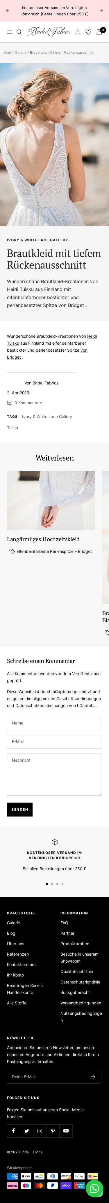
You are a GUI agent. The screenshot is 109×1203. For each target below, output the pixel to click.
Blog (11, 933)
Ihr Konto (15, 974)
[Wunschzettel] (88, 31)
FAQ (64, 922)
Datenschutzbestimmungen (41, 705)
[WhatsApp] (94, 1188)
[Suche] (19, 32)
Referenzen (18, 954)
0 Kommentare (28, 402)
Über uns (15, 943)
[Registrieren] (93, 1077)
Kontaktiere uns (21, 964)
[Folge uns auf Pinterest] (52, 1130)
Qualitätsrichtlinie (76, 971)
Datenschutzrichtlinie (80, 981)
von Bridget (71, 305)
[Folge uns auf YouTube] (65, 1130)
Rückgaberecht (75, 992)
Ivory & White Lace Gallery (37, 240)
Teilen (12, 427)
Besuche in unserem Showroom (79, 957)
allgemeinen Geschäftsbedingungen (67, 698)
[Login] (78, 31)
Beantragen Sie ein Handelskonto (25, 989)
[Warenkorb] (99, 32)
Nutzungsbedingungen (81, 1017)
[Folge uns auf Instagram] (39, 1130)
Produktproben (74, 943)
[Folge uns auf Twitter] (26, 1130)
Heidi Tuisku (20, 289)
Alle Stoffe (16, 1002)
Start (7, 52)
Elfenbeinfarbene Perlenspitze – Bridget (53, 551)
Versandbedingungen (80, 1002)
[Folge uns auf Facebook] (13, 1130)
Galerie (20, 52)
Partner (67, 933)
